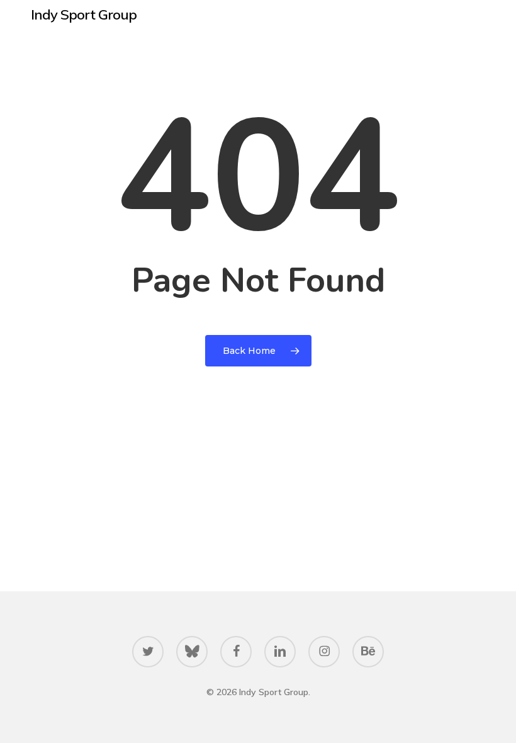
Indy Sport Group (84, 14)
